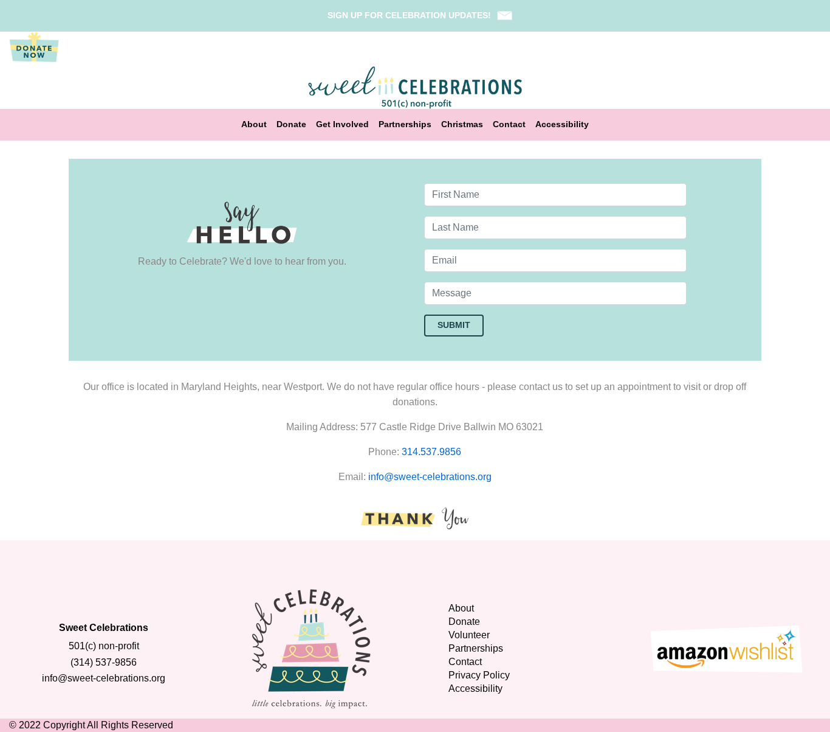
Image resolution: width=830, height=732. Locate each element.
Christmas (462, 124)
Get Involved (342, 124)
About (254, 124)
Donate (291, 124)
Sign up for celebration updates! (409, 15)
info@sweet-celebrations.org (430, 477)
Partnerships (405, 124)
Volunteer (469, 635)
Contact (509, 124)
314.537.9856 (431, 452)
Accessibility (562, 124)
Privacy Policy (479, 675)
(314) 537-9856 (103, 662)
